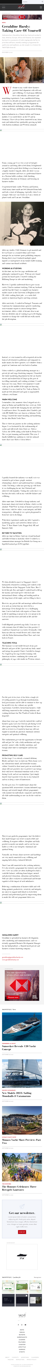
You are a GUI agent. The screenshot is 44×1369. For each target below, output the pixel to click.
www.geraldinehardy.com (10, 960)
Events (22, 1352)
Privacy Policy (31, 1359)
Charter (22, 1344)
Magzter (11, 1359)
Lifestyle (22, 1347)
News (3, 7)
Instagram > (38, 1277)
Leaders (22, 1339)
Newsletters (20, 1359)
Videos (22, 1332)
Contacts (15, 1357)
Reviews (22, 1334)
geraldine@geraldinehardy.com (12, 957)
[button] (8, 1286)
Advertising (25, 1357)
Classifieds (35, 1357)
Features (22, 1342)
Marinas (22, 1349)
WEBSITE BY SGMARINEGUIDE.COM (22, 1366)
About (7, 1357)
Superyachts (22, 1337)
